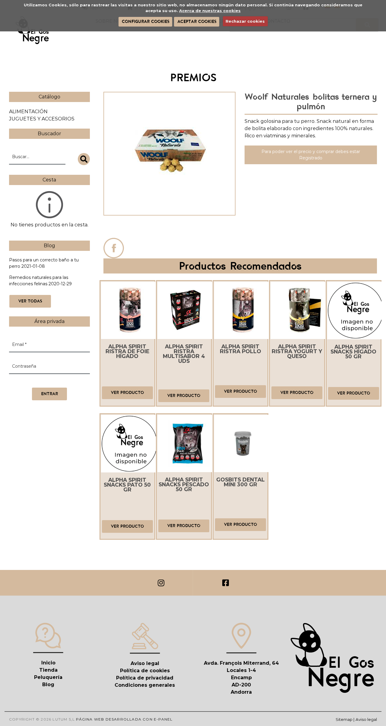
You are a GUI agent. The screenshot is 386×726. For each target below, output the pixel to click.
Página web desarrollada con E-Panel (124, 719)
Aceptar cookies (196, 21)
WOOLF (169, 228)
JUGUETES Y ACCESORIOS (41, 119)
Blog (48, 684)
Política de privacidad (144, 678)
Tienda (48, 670)
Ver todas (30, 301)
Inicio (48, 663)
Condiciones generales (145, 685)
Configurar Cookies (145, 21)
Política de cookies (145, 670)
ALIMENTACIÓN (28, 111)
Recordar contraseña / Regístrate (44, 381)
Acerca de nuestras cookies (210, 10)
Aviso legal (145, 663)
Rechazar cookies (245, 21)
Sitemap (344, 719)
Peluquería (48, 677)
